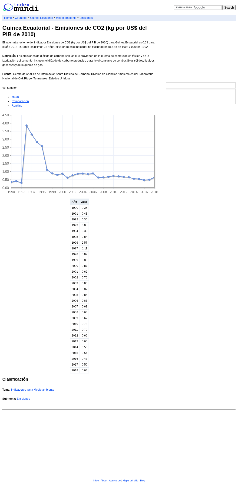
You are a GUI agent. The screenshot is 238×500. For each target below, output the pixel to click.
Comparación (20, 101)
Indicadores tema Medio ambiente (32, 389)
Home (8, 18)
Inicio (96, 480)
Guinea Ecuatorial (41, 18)
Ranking (17, 105)
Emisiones (86, 18)
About (104, 480)
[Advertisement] (201, 52)
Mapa (15, 96)
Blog (142, 480)
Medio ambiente (66, 18)
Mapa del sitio (130, 480)
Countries (21, 18)
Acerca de (115, 480)
